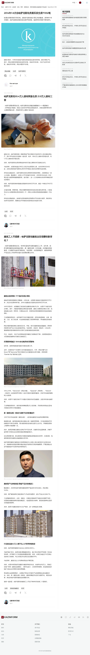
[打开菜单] (87, 2)
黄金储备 (7, 71)
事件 (22, 7)
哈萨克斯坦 (22, 71)
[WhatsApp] (10, 75)
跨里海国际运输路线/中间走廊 (38, 7)
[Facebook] (20, 75)
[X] (25, 75)
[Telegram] (15, 75)
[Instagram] (5, 75)
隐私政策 (37, 631)
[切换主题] (81, 2)
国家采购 (37, 642)
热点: (2, 7)
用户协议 (37, 627)
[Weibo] (74, 617)
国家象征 (37, 635)
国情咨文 (26, 7)
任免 (18, 7)
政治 (2, 631)
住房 (14, 71)
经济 (11, 211)
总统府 (14, 7)
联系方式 (70, 631)
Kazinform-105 (52, 7)
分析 (2, 635)
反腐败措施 (38, 638)
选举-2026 (8, 7)
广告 (69, 635)
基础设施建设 (14, 588)
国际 (2, 642)
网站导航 (70, 627)
